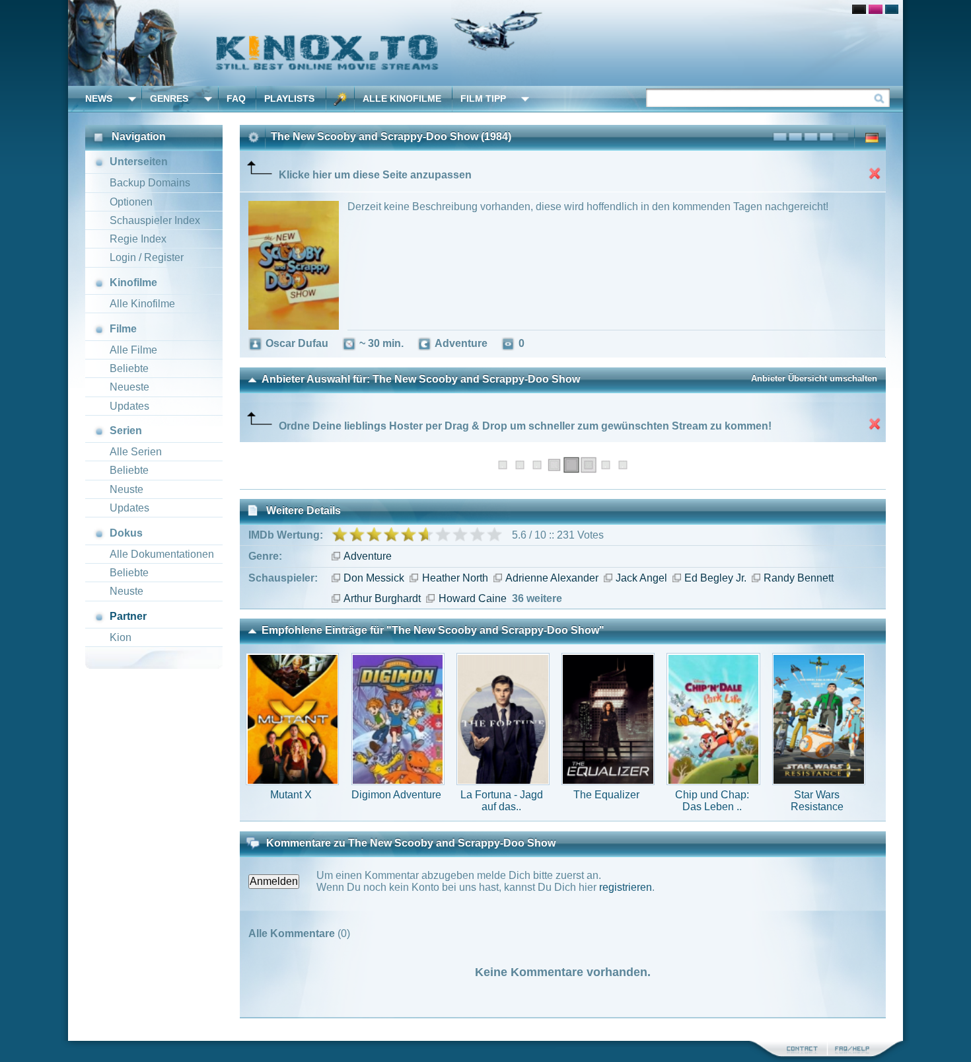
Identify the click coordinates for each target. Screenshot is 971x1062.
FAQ (236, 98)
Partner (128, 616)
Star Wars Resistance (817, 800)
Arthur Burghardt (382, 598)
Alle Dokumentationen (162, 554)
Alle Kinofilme (402, 98)
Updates (129, 406)
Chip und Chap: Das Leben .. (712, 800)
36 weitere (537, 598)
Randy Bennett (799, 578)
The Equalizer (606, 794)
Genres (169, 98)
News (98, 98)
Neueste (129, 387)
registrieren (625, 887)
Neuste (126, 489)
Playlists (289, 98)
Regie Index (138, 239)
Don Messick (373, 578)
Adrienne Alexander (551, 578)
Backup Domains (150, 182)
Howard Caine (472, 598)
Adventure (367, 556)
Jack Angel (641, 578)
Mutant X (291, 794)
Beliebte (129, 368)
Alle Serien (136, 451)
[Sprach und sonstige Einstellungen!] (340, 99)
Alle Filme (133, 350)
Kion (120, 637)
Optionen (131, 202)
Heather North (454, 578)
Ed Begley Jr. (715, 578)
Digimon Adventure (396, 794)
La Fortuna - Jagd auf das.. (501, 800)
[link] (485, 43)
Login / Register (147, 257)
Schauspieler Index (155, 220)
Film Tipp (483, 98)
